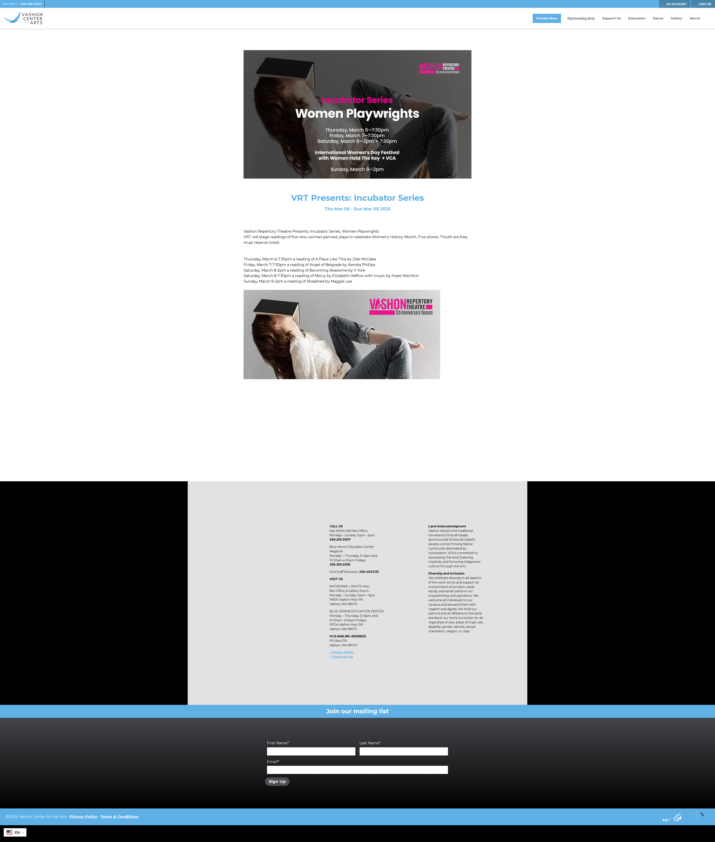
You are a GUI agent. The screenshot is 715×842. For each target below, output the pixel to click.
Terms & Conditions (119, 816)
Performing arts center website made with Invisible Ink (357, 833)
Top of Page (704, 816)
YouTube (676, 816)
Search (706, 18)
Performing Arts (581, 18)
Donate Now (546, 18)
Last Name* (370, 743)
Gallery (676, 18)
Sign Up (277, 781)
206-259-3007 (31, 4)
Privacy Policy (83, 816)
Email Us (687, 816)
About (695, 18)
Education (636, 18)
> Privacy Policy (342, 652)
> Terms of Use (341, 657)
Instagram (654, 816)
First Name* (278, 743)
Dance (658, 18)
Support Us (611, 18)
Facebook (665, 816)
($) (705, 4)
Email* (273, 761)
